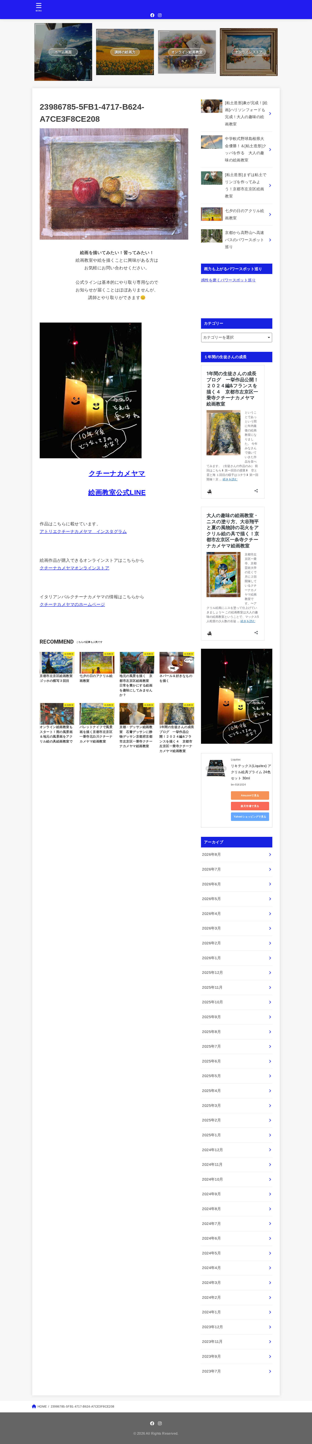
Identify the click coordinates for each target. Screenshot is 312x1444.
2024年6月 (211, 1238)
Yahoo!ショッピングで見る (250, 816)
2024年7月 (211, 1224)
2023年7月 (211, 1371)
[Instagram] (160, 15)
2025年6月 (211, 1061)
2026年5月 (211, 899)
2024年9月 (211, 1194)
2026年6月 (211, 884)
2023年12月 (212, 1327)
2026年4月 (211, 913)
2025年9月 (211, 1017)
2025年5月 (211, 1076)
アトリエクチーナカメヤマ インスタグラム (83, 531)
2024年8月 (211, 1209)
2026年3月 (211, 928)
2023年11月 (212, 1341)
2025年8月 (211, 1032)
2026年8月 (211, 854)
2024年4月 (211, 1268)
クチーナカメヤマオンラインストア (74, 568)
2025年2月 (211, 1120)
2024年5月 (211, 1253)
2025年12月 (212, 972)
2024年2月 (211, 1297)
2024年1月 (211, 1312)
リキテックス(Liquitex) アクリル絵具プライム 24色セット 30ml (251, 772)
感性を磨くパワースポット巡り (228, 280)
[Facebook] (152, 15)
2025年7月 (211, 1046)
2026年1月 (211, 958)
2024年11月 (212, 1164)
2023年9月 (211, 1356)
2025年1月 (211, 1135)
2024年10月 (212, 1179)
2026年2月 (211, 943)
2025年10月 (212, 1002)
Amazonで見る (250, 795)
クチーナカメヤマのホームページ (72, 604)
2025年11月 (212, 987)
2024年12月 (212, 1150)
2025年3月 (211, 1105)
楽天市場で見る (250, 806)
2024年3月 (211, 1282)
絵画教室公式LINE (117, 492)
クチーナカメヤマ (117, 473)
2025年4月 (211, 1091)
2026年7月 (211, 869)
